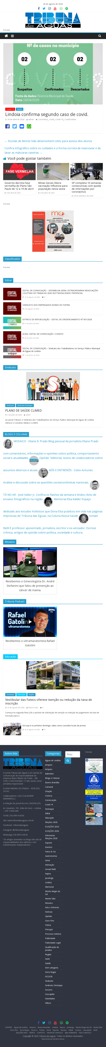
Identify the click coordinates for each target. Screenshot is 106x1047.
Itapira (48, 873)
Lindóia (48, 882)
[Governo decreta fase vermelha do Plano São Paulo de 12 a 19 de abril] (19, 165)
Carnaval (49, 787)
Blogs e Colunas (52, 778)
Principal (49, 929)
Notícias (48, 911)
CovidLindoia (70, 119)
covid (51, 119)
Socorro (48, 989)
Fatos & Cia (50, 851)
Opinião (48, 916)
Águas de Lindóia (52, 760)
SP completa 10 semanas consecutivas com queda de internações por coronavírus (86, 187)
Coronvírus (43, 119)
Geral (47, 860)
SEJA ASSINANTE (71, 1033)
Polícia (48, 925)
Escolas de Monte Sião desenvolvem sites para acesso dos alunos (48, 141)
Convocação (50, 800)
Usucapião (50, 994)
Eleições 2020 (51, 822)
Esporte (48, 842)
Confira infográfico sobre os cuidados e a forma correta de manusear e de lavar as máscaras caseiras (53, 150)
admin (31, 119)
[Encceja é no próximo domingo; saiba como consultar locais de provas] (12, 725)
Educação (21, 694)
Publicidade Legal (53, 942)
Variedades (50, 998)
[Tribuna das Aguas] (6, 36)
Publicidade (50, 938)
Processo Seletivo (53, 934)
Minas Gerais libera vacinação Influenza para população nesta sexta (52, 185)
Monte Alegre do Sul (84, 1027)
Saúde (19, 109)
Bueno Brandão (52, 782)
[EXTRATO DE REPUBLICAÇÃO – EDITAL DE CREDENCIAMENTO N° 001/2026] (12, 319)
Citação (48, 791)
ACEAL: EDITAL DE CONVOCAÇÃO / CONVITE (42, 334)
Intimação (49, 864)
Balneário (49, 773)
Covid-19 (10, 109)
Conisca (48, 795)
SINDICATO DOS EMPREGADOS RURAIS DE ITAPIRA (46, 305)
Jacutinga (49, 878)
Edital (47, 813)
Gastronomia (51, 856)
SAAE (47, 959)
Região (31, 694)
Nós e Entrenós (52, 907)
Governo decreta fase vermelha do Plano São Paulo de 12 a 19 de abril (19, 185)
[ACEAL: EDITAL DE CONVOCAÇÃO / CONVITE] (12, 333)
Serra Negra (50, 972)
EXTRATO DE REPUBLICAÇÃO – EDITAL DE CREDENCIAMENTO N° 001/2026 (57, 319)
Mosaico (49, 903)
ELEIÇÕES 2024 (52, 826)
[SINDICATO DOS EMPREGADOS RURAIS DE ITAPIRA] (12, 304)
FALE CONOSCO (85, 1033)
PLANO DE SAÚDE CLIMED (23, 410)
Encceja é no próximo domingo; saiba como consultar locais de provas (54, 725)
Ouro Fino (49, 920)
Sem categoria (51, 967)
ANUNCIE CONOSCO (55, 1033)
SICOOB (48, 976)
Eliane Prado (33, 707)
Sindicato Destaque (24, 405)
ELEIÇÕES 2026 (52, 831)
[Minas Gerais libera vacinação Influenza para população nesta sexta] (53, 165)
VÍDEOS (32, 1033)
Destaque (10, 694)
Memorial (49, 887)
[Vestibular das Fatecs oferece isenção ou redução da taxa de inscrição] (53, 663)
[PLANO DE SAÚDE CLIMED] (53, 374)
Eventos (48, 847)
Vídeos (48, 1003)
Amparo (48, 764)
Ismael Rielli (50, 869)
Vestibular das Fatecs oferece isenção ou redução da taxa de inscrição (48, 701)
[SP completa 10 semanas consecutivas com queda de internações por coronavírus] (86, 165)
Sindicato (10, 405)
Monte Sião (50, 898)
